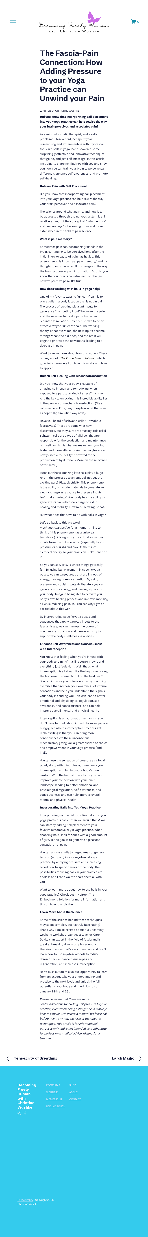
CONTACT (75, 1099)
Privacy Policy (25, 1199)
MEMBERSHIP (54, 1099)
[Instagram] (19, 1113)
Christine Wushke (67, 110)
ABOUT (73, 1092)
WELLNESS (52, 1092)
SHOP (72, 1085)
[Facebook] (25, 1113)
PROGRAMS (53, 1085)
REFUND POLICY (55, 1106)
